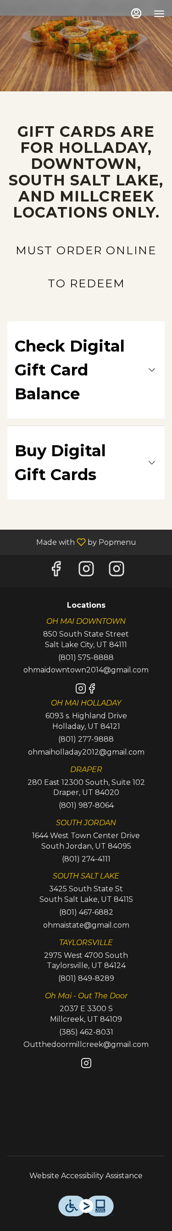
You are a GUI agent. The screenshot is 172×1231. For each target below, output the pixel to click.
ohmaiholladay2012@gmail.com (86, 752)
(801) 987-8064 (86, 805)
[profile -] (136, 13)
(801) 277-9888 (86, 739)
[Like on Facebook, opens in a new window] (56, 571)
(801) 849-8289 (86, 978)
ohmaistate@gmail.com (86, 925)
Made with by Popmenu (71, 542)
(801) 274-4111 (86, 859)
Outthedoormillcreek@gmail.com (86, 1044)
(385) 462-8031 (86, 1032)
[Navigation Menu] (159, 14)
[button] (86, 370)
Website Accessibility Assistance (86, 1175)
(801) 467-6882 (86, 912)
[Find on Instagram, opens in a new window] (86, 571)
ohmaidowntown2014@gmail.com (86, 670)
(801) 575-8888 (86, 657)
